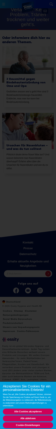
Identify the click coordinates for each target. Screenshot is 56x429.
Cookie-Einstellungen (28, 425)
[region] (28, 405)
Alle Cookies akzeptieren (28, 411)
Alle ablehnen (28, 418)
